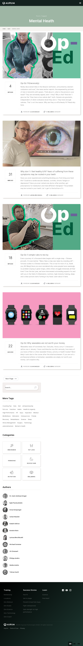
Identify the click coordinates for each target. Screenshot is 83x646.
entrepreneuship (27, 406)
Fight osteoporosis (29, 606)
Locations (7, 598)
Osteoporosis (25, 416)
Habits (19, 409)
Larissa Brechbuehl (36, 195)
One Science (8, 609)
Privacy (22, 628)
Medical (35, 413)
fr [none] (79, 644)
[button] (80, 3)
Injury (21, 413)
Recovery (6, 419)
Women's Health (20, 426)
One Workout (8, 602)
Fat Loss (5, 409)
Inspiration (28, 413)
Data (14, 406)
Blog (9, 28)
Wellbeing (51, 111)
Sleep (30, 419)
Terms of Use (14, 628)
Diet (19, 406)
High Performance (8, 413)
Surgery (19, 423)
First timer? (45, 598)
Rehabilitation (15, 419)
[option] (74, 644)
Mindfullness (7, 416)
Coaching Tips (7, 406)
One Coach (8, 617)
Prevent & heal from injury (31, 602)
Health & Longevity (29, 409)
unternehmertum (8, 426)
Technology (28, 423)
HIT (17, 413)
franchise (13, 409)
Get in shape (27, 598)
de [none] (74, 644)
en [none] (70, 644)
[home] (9, 3)
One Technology (9, 613)
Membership (8, 595)
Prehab (34, 416)
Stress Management (9, 423)
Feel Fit (25, 595)
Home (4, 28)
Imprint (6, 628)
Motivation (15, 416)
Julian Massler (34, 111)
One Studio (7, 606)
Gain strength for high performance (30, 610)
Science (23, 419)
